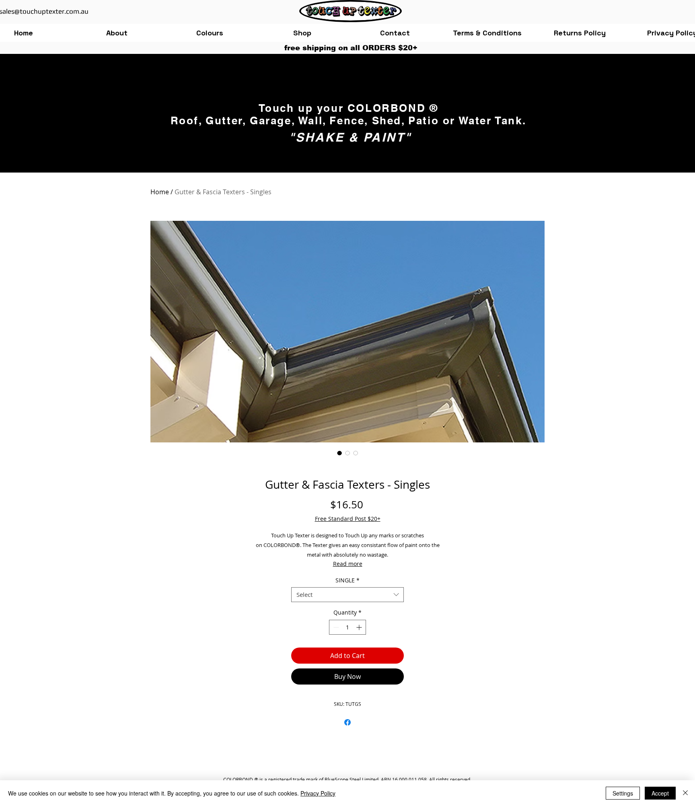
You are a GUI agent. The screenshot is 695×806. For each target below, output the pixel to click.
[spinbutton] (347, 627)
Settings (623, 793)
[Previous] (163, 109)
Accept (660, 793)
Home (159, 191)
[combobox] (347, 594)
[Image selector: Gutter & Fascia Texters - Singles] (339, 453)
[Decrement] (335, 627)
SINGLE (347, 580)
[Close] (685, 793)
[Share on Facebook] (347, 722)
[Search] (536, 80)
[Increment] (360, 627)
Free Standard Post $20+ (347, 518)
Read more (347, 563)
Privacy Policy (317, 793)
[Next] (532, 109)
